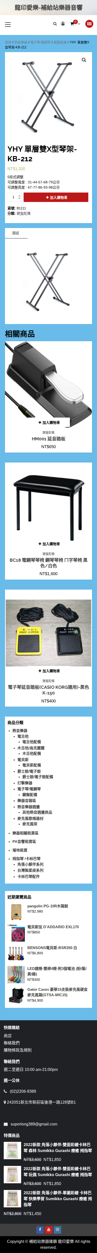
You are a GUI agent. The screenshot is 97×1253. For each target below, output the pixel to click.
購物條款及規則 (18, 1050)
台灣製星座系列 (30, 870)
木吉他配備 (31, 753)
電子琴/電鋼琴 (40, 42)
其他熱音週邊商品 (37, 812)
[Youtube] (48, 1230)
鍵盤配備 (60, 42)
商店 (8, 1036)
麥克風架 (29, 824)
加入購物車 (58, 197)
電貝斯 (23, 760)
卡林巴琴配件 (28, 876)
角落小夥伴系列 (30, 864)
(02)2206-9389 (23, 1091)
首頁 (8, 42)
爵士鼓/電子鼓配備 (37, 777)
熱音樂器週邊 (28, 807)
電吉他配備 (31, 742)
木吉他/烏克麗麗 (31, 748)
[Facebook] (40, 1230)
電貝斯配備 (31, 765)
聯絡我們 (12, 1043)
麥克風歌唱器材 (30, 818)
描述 (15, 233)
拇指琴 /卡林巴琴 (26, 859)
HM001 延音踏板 (48, 438)
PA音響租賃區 (24, 841)
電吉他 (23, 736)
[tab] (16, 233)
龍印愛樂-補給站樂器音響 (49, 7)
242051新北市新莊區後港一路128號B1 (41, 1102)
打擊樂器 (24, 783)
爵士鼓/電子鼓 (29, 771)
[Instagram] (57, 1230)
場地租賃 (19, 850)
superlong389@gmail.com (34, 1124)
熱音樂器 (20, 42)
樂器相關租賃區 (25, 833)
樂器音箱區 (26, 800)
